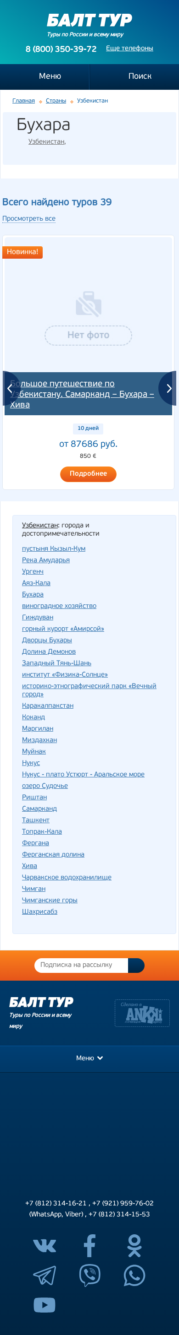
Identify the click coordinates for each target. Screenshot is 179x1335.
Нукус (31, 763)
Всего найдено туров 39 (57, 202)
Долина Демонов (49, 652)
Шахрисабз (39, 912)
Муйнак (34, 752)
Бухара (33, 595)
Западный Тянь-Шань (56, 663)
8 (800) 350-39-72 (61, 50)
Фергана (35, 843)
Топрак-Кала (42, 832)
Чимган (33, 889)
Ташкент (36, 820)
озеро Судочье (45, 786)
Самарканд (39, 809)
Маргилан (37, 729)
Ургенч (33, 572)
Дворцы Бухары (47, 640)
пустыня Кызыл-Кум (53, 549)
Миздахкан (39, 740)
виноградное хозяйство (59, 606)
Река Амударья (46, 560)
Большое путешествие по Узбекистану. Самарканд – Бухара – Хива (82, 395)
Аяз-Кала (36, 583)
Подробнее (88, 474)
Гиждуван (37, 617)
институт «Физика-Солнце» (65, 675)
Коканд (33, 717)
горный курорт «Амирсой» (63, 629)
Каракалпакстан (47, 706)
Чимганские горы (50, 900)
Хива (29, 866)
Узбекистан (46, 142)
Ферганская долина (53, 855)
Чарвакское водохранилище (67, 877)
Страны (56, 101)
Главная (23, 101)
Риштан (34, 797)
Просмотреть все (29, 219)
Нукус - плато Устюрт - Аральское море (83, 774)
